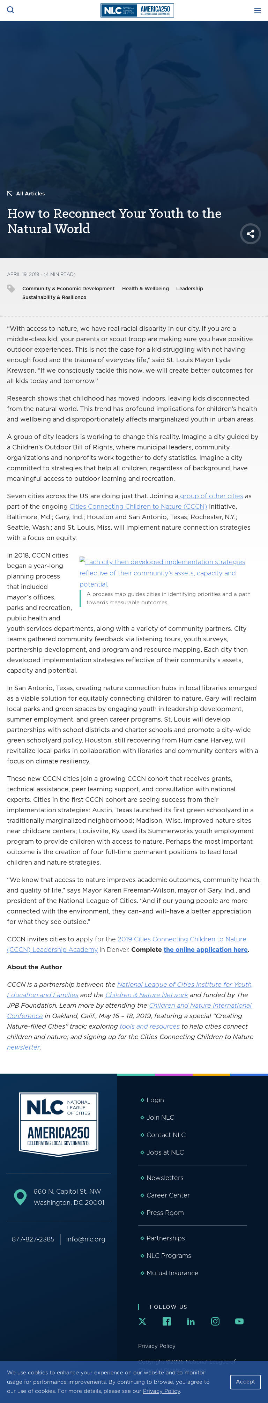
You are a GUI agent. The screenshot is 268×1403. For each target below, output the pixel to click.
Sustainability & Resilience (54, 297)
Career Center (168, 1195)
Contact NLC (166, 1135)
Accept (245, 1382)
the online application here (206, 949)
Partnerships (166, 1238)
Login (155, 1100)
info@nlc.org (85, 1239)
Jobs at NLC (165, 1152)
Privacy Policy (161, 1391)
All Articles (30, 194)
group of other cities (210, 496)
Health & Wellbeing (145, 288)
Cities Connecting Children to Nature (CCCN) (138, 506)
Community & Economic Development (68, 288)
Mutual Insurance (173, 1273)
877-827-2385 (33, 1239)
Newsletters (165, 1177)
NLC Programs (169, 1255)
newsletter (23, 1047)
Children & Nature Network (146, 995)
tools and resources (150, 1026)
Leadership (189, 288)
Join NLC (160, 1117)
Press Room (165, 1212)
